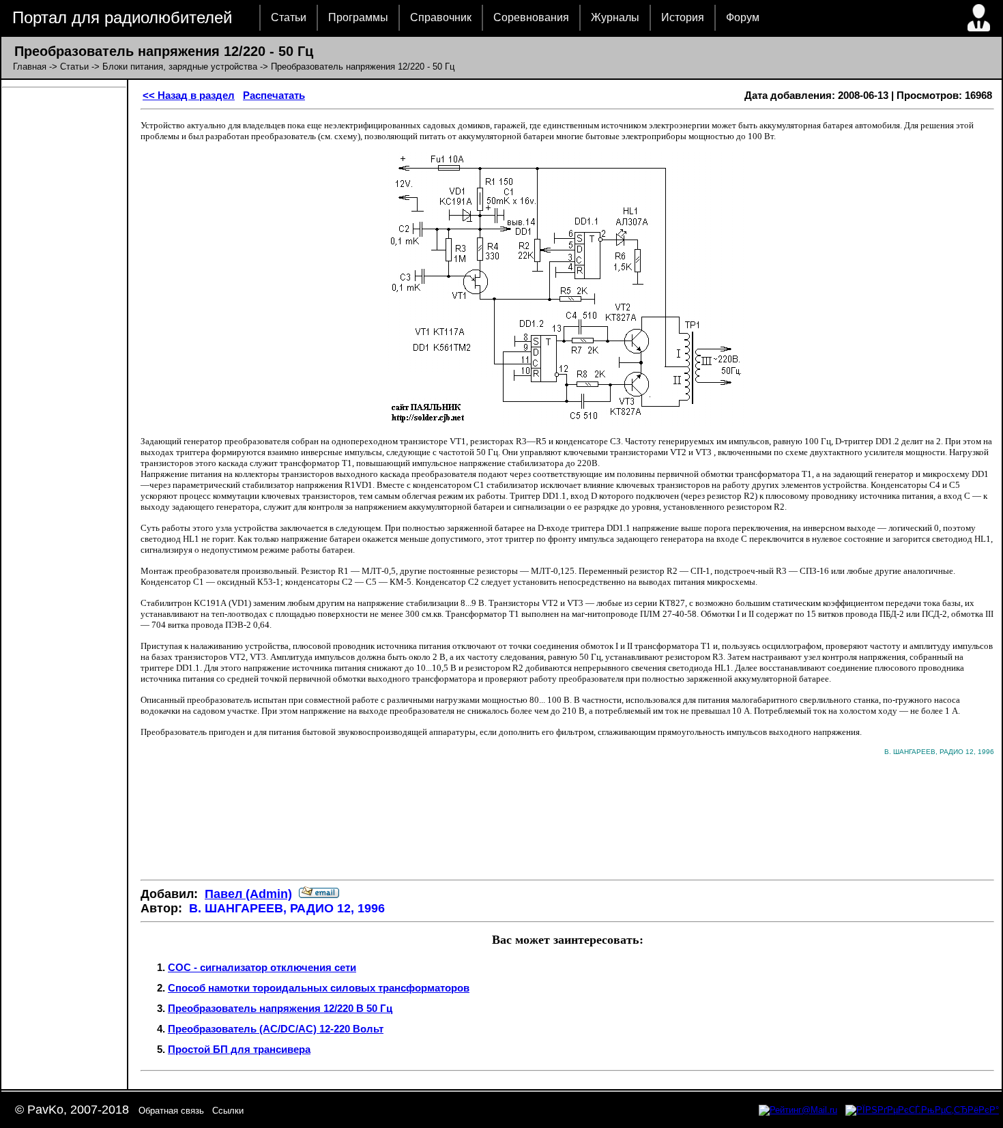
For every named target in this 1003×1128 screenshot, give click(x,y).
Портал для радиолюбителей (122, 17)
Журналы (615, 17)
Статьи (288, 17)
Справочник (440, 17)
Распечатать (274, 95)
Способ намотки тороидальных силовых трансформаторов (318, 988)
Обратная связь (171, 1110)
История (682, 17)
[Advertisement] (567, 828)
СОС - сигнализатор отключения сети (262, 967)
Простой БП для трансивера (239, 1049)
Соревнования (531, 17)
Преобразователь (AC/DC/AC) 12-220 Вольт (275, 1029)
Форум (742, 17)
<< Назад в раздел (189, 95)
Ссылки (228, 1110)
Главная (29, 66)
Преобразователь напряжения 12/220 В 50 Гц (280, 1008)
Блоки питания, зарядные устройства (179, 66)
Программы (358, 17)
